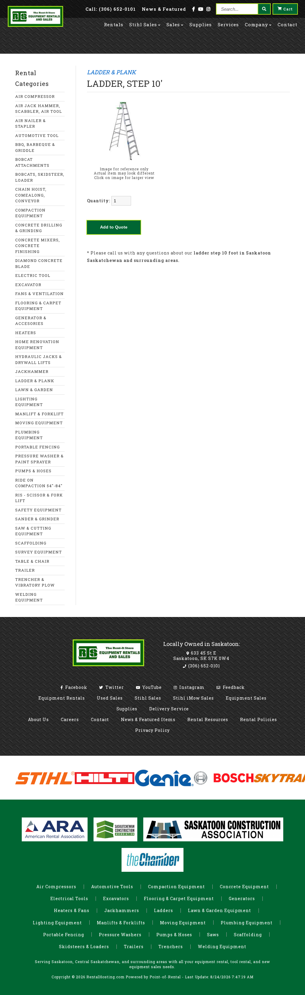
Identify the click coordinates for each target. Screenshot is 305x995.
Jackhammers (121, 910)
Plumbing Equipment (247, 922)
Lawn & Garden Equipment (219, 910)
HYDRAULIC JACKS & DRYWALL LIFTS (38, 359)
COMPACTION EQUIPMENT (30, 213)
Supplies (200, 24)
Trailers (134, 946)
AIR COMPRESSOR (35, 96)
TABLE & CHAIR (32, 561)
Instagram (191, 687)
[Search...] (264, 9)
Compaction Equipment (176, 886)
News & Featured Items (148, 719)
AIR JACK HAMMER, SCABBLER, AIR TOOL (38, 108)
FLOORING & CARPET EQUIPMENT (38, 305)
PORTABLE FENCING (37, 447)
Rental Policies (258, 719)
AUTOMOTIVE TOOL (37, 135)
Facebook (75, 687)
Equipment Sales (246, 698)
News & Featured (164, 9)
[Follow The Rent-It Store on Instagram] (208, 9)
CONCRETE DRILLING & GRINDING (38, 228)
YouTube (151, 687)
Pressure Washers (120, 934)
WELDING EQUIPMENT (29, 597)
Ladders (163, 910)
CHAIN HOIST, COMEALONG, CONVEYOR (30, 194)
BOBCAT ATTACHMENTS (32, 162)
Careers (70, 719)
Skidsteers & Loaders (84, 946)
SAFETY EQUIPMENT (38, 510)
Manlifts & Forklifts (121, 922)
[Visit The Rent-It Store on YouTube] (200, 9)
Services (228, 24)
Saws (213, 934)
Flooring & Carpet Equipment (179, 898)
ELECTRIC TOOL (32, 275)
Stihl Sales (143, 24)
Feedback (233, 687)
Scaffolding (248, 934)
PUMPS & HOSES (33, 470)
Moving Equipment (183, 922)
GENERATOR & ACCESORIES (30, 320)
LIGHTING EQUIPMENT (29, 402)
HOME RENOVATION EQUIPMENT (37, 344)
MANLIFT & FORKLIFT (39, 413)
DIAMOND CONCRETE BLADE (39, 263)
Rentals (113, 24)
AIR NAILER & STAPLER (30, 123)
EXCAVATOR (28, 284)
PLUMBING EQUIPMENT (29, 435)
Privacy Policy (152, 730)
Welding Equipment (222, 946)
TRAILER (25, 570)
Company (256, 24)
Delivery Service (169, 709)
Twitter (114, 687)
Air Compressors (56, 886)
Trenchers (170, 946)
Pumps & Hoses (174, 934)
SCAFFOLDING (30, 543)
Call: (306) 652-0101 (110, 9)
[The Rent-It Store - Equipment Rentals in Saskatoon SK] (35, 25)
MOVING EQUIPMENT (39, 422)
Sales (173, 24)
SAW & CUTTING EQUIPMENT (33, 531)
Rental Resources (207, 719)
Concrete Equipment (244, 886)
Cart (288, 9)
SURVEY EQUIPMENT (38, 552)
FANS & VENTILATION (39, 293)
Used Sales (110, 698)
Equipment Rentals (61, 698)
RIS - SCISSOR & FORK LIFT (39, 498)
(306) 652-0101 (203, 666)
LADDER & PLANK (34, 380)
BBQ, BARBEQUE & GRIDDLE (35, 147)
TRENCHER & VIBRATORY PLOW (35, 582)
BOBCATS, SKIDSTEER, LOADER (39, 177)
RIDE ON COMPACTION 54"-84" (39, 483)
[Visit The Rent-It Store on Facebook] (193, 9)
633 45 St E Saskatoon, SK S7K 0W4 (201, 655)
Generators (242, 898)
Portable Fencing (63, 934)
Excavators (116, 898)
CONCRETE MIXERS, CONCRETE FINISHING (37, 245)
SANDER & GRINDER (37, 519)
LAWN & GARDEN (34, 389)
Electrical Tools (69, 898)
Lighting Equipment (57, 922)
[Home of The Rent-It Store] (108, 667)
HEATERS (25, 332)
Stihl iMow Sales (193, 698)
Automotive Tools (112, 886)
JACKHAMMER (32, 371)
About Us (38, 719)
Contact (287, 24)
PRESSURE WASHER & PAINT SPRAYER (39, 459)
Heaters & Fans (71, 910)
